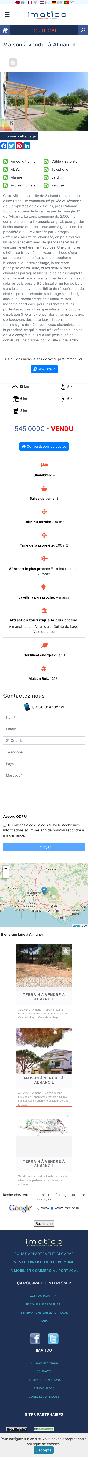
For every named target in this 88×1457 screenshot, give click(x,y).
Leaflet (76, 925)
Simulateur (46, 369)
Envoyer (44, 847)
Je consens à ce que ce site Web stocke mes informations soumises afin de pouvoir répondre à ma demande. (43, 830)
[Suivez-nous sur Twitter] (53, 1338)
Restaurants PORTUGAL (44, 1304)
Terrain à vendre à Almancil (44, 997)
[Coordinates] (44, 890)
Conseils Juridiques (44, 1396)
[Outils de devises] (44, 1429)
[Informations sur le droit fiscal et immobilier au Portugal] (16, 1429)
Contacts (44, 1371)
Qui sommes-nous (44, 1362)
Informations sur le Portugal (44, 1312)
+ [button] (5, 868)
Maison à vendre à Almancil (44, 1080)
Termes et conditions (44, 1379)
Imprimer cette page (19, 136)
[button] (6, 101)
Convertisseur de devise (46, 446)
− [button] (5, 875)
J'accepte (43, 1450)
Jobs (44, 1321)
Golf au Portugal (44, 1295)
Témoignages (44, 1388)
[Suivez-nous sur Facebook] (35, 1338)
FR (35, 2)
